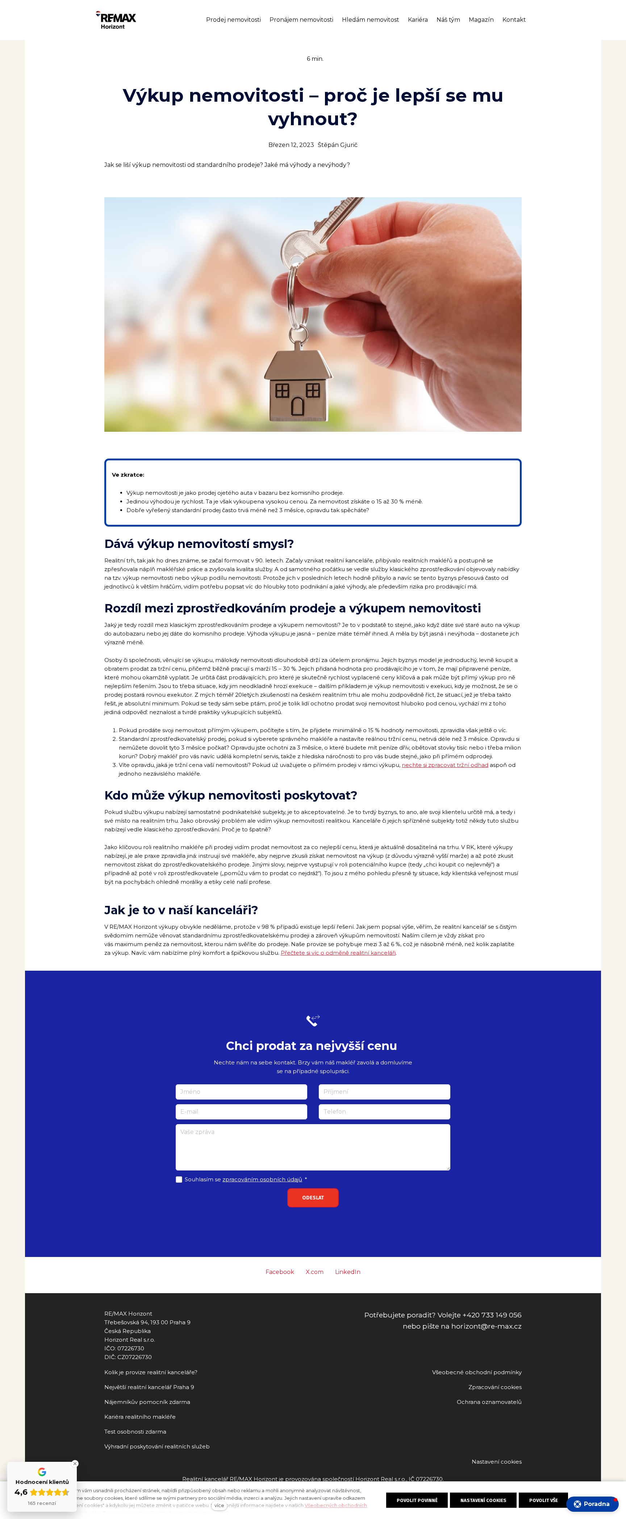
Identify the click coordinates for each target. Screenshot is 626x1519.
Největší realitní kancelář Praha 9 (149, 1387)
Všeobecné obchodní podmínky (477, 1372)
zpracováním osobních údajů (262, 1179)
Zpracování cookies (495, 1387)
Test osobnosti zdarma (135, 1431)
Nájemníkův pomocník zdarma (147, 1401)
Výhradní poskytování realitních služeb (157, 1446)
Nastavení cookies (497, 1461)
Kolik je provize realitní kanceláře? (150, 1372)
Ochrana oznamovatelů (489, 1401)
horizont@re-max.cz (486, 1326)
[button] (592, 1504)
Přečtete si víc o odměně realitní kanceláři (338, 952)
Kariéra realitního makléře (140, 1416)
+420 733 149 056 (492, 1315)
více (219, 1505)
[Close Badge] (75, 1463)
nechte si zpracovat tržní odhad (445, 764)
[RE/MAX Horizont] (116, 20)
